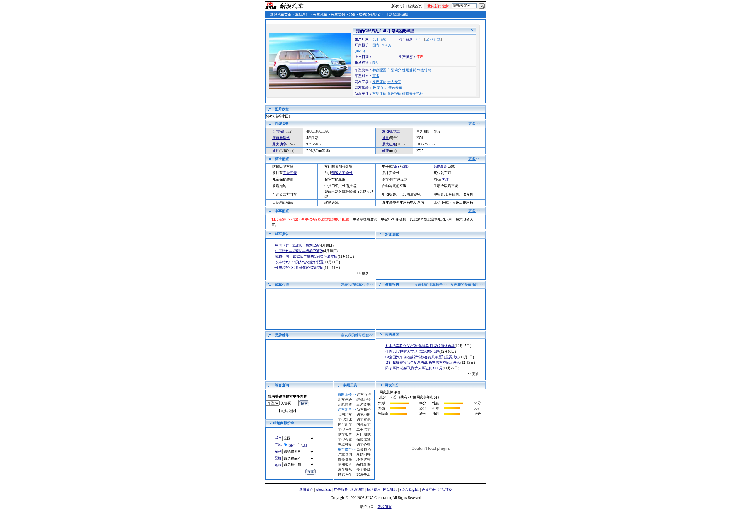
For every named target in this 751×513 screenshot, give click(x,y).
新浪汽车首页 (280, 15)
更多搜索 (287, 411)
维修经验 (363, 400)
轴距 (385, 151)
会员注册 (429, 489)
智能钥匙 (441, 166)
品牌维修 (363, 464)
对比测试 (363, 434)
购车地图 (363, 414)
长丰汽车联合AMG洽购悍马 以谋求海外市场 (420, 346)
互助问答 (363, 454)
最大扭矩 (389, 144)
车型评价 (379, 93)
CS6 (352, 15)
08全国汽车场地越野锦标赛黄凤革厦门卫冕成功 (422, 357)
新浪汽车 (398, 6)
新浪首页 (415, 6)
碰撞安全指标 (412, 93)
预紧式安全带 (342, 173)
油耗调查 (345, 404)
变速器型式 (281, 138)
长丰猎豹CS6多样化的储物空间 (299, 268)
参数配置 (379, 70)
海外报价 (394, 93)
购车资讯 (363, 419)
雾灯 (445, 179)
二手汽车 (363, 429)
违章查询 (345, 454)
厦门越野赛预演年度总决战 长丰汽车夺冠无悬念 (422, 363)
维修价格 (345, 459)
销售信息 (424, 70)
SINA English (409, 489)
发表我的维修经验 (355, 335)
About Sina (323, 489)
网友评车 (345, 474)
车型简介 (394, 70)
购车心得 (364, 395)
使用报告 (345, 464)
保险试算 (363, 439)
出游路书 (363, 404)
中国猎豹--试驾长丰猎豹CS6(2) (299, 251)
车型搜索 (345, 439)
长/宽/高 (278, 131)
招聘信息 (374, 489)
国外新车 (363, 424)
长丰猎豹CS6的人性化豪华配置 (299, 262)
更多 (375, 76)
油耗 (275, 151)
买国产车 (345, 414)
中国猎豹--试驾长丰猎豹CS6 (297, 245)
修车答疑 (363, 469)
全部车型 (433, 39)
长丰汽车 (320, 15)
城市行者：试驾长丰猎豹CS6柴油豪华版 (306, 256)
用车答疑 (345, 469)
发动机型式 (391, 131)
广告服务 (341, 489)
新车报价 (364, 409)
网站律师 (390, 489)
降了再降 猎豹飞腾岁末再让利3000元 (414, 368)
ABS (396, 166)
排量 (385, 138)
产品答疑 (445, 489)
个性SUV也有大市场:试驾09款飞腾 (412, 351)
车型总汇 (302, 15)
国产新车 (345, 424)
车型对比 (345, 419)
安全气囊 (290, 173)
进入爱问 (394, 82)
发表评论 (379, 82)
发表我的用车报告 (429, 285)
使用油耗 (409, 70)
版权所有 (385, 507)
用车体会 (345, 400)
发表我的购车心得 (355, 285)
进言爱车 (395, 88)
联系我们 (357, 489)
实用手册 (363, 474)
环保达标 (363, 459)
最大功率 (279, 144)
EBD (405, 166)
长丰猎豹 (338, 15)
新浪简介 (306, 489)
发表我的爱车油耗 (464, 285)
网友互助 (380, 88)
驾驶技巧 (364, 449)
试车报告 (345, 434)
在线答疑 (345, 444)
